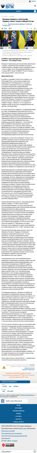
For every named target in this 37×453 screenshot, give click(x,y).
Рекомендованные (18, 411)
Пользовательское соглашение (11, 433)
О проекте (18, 416)
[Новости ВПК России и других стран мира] (7, 8)
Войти (34, 1)
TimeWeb (14, 441)
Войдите (5, 396)
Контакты (18, 419)
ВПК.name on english (8, 431)
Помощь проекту (18, 422)
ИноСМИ (11, 16)
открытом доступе (29, 368)
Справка (18, 413)
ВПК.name (23, 428)
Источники (18, 408)
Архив (18, 405)
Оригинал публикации (28, 369)
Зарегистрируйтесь (27, 395)
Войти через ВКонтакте (14, 401)
